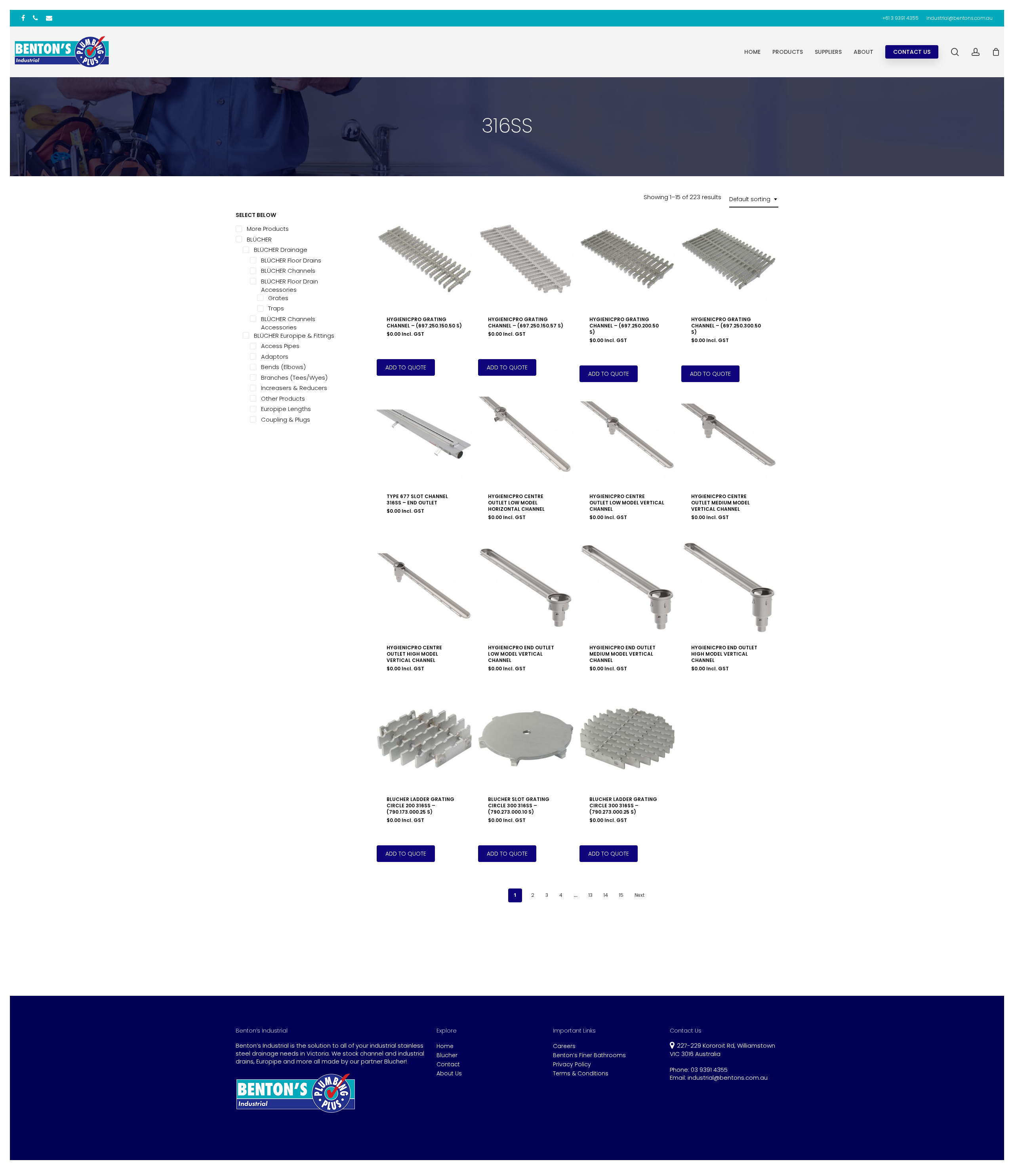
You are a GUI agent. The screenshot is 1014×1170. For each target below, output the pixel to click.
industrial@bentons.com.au (728, 1077)
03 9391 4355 (709, 1069)
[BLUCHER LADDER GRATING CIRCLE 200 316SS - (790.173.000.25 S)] (424, 738)
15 (621, 895)
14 (606, 895)
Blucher (446, 1055)
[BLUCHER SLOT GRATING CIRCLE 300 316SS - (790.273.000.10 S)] (526, 738)
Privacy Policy (572, 1064)
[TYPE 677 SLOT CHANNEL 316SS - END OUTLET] (424, 435)
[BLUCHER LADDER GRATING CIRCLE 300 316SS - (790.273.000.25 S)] (627, 738)
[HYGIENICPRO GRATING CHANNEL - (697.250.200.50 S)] (627, 258)
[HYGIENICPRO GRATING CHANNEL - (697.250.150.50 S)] (424, 258)
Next (639, 895)
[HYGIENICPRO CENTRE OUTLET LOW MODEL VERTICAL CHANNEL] (627, 435)
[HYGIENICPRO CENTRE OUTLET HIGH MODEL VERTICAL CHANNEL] (424, 587)
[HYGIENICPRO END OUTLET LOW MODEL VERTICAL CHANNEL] (526, 587)
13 (591, 895)
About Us (449, 1074)
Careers (564, 1046)
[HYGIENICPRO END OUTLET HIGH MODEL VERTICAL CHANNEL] (729, 587)
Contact (448, 1064)
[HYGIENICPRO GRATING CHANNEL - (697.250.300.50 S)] (729, 258)
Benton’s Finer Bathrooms (589, 1055)
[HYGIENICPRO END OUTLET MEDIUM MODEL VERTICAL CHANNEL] (627, 587)
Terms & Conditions (580, 1074)
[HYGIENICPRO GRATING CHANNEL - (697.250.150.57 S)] (526, 258)
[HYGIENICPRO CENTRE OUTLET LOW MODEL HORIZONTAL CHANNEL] (526, 435)
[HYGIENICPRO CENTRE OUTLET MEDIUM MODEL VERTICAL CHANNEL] (729, 435)
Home (445, 1046)
